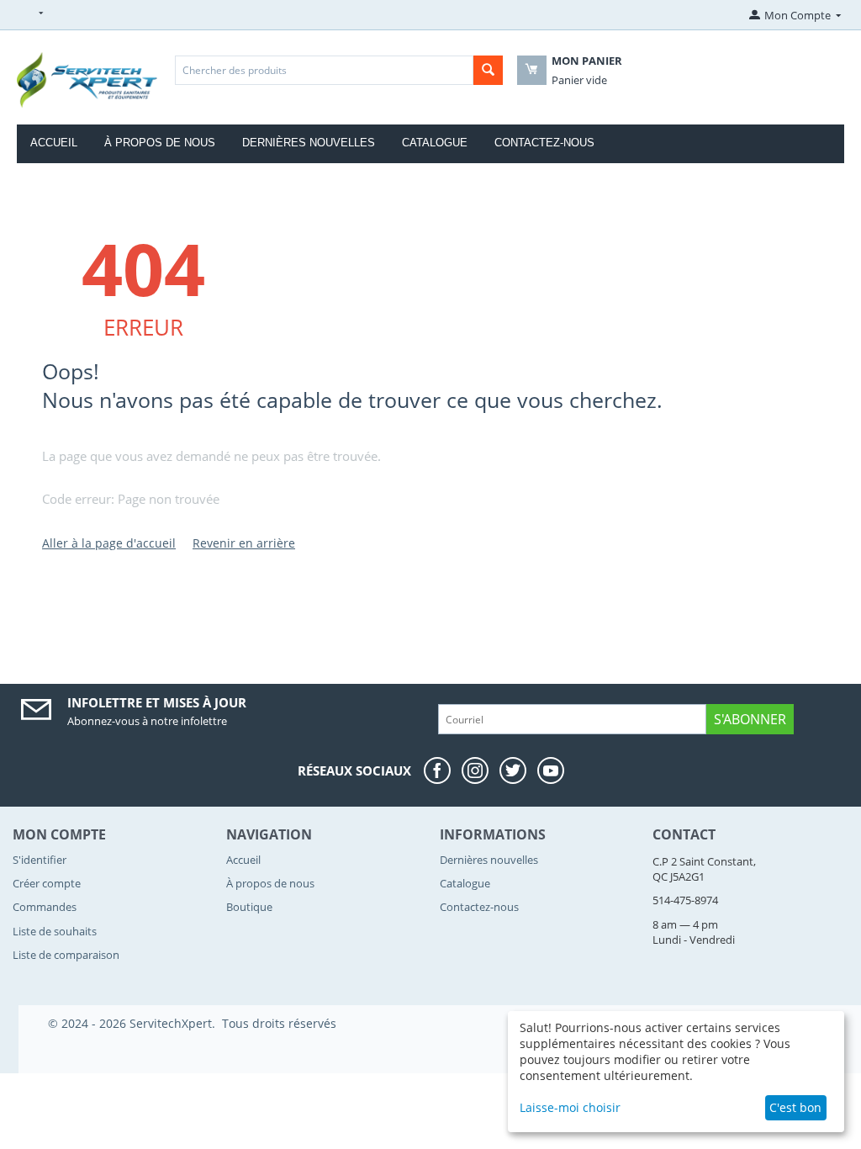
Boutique (249, 906)
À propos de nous (159, 142)
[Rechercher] (488, 70)
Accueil (53, 142)
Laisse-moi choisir (570, 1107)
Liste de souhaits (55, 931)
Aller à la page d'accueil (109, 543)
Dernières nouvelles (308, 142)
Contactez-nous (544, 142)
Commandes (45, 906)
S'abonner (750, 719)
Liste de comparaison (66, 954)
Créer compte (47, 883)
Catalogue (434, 142)
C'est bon (795, 1107)
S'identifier (39, 859)
